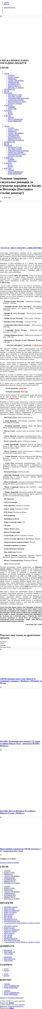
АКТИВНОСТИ (9, 89)
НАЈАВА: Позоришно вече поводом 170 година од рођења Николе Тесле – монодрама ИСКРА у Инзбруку (20, 743)
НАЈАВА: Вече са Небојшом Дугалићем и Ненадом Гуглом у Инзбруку (17, 812)
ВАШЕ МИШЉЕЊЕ (15, 121)
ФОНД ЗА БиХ (9, 914)
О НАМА (11, 75)
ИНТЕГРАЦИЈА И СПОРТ (17, 102)
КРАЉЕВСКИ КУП (10, 919)
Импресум (3, 998)
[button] (21, 642)
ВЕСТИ (6, 91)
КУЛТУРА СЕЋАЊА (15, 103)
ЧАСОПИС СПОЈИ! (15, 96)
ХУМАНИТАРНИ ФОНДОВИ (18, 98)
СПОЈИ (6, 73)
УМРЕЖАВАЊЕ (13, 82)
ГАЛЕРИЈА (8, 110)
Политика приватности (16, 998)
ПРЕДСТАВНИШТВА (15, 119)
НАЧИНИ (11, 107)
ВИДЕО (10, 114)
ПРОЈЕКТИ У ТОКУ (15, 95)
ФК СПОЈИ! (8, 916)
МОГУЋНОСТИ (9, 952)
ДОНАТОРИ (12, 109)
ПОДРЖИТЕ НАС (14, 84)
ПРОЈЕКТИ (8, 93)
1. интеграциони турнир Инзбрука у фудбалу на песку (22, 923)
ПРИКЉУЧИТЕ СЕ (14, 86)
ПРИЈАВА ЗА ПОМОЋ (16, 88)
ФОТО (10, 112)
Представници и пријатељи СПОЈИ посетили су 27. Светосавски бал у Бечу (20, 850)
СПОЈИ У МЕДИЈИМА (16, 80)
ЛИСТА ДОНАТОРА (18, 248)
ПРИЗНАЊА (12, 79)
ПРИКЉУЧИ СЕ (9, 881)
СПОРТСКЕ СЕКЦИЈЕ (16, 100)
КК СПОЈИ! (8, 917)
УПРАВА (11, 117)
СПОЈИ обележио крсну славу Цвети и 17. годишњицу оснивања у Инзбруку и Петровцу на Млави (21, 681)
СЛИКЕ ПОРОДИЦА (34, 248)
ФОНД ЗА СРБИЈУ (10, 912)
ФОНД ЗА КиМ (9, 909)
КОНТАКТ (7, 116)
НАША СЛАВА (13, 77)
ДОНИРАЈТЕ (9, 105)
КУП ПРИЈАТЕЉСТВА (12, 921)
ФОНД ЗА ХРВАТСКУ (12, 910)
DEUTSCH (5, 248)
